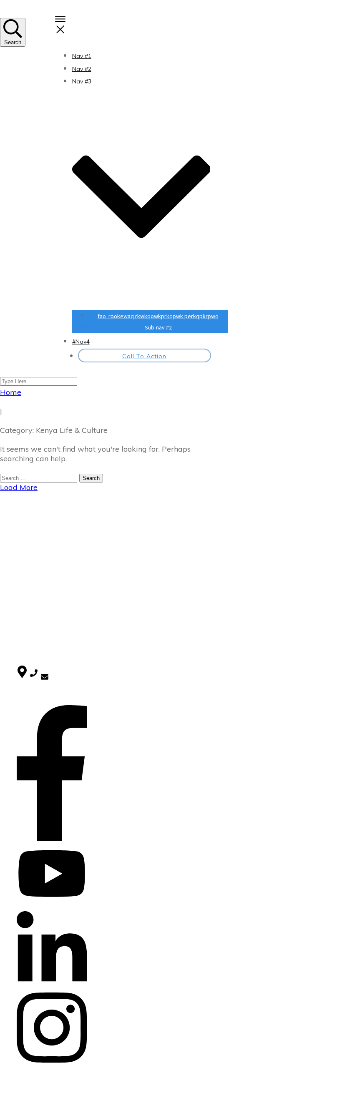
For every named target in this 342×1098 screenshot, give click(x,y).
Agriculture (31, 609)
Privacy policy (35, 543)
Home (25, 526)
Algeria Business (39, 631)
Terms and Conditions (47, 552)
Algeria (26, 620)
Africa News (33, 587)
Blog (23, 534)
